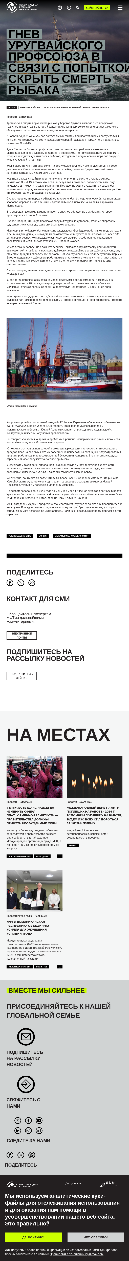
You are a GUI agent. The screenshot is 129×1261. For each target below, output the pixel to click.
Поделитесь (30, 571)
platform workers (20, 856)
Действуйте (94, 8)
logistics (41, 966)
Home (11, 107)
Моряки (43, 535)
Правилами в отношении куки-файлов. (76, 1254)
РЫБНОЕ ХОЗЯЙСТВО (20, 535)
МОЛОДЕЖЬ (42, 856)
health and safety (20, 966)
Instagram (28, 1130)
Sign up (26, 1038)
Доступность (73, 1183)
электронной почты (21, 635)
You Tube (39, 1120)
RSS (39, 1130)
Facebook (28, 1120)
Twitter (18, 1120)
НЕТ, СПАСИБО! (96, 1237)
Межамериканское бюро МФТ (72, 535)
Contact (26, 1086)
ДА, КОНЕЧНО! (33, 1237)
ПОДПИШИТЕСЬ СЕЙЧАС (22, 676)
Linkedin (18, 1130)
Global (73, 845)
